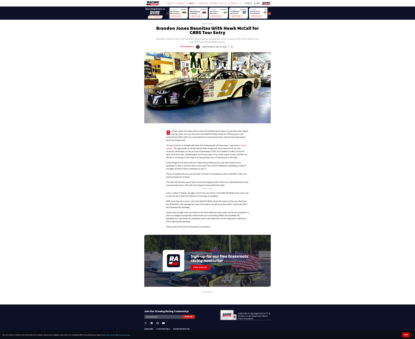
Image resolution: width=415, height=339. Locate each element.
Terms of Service (124, 335)
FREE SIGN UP (200, 267)
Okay (406, 335)
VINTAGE (214, 3)
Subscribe (148, 329)
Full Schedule (155, 17)
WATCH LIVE (176, 16)
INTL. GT (223, 3)
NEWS (191, 3)
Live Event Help (163, 329)
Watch (170, 3)
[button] (269, 13)
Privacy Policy (110, 335)
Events (180, 3)
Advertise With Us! (181, 329)
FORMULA (234, 3)
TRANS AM (203, 3)
